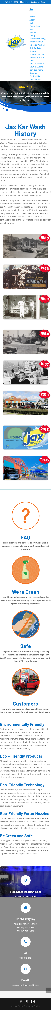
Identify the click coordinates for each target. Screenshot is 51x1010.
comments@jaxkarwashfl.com (25, 985)
